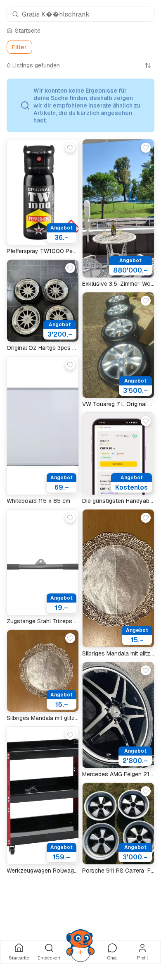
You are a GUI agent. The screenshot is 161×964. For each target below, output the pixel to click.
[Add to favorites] (70, 148)
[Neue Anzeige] (80, 952)
